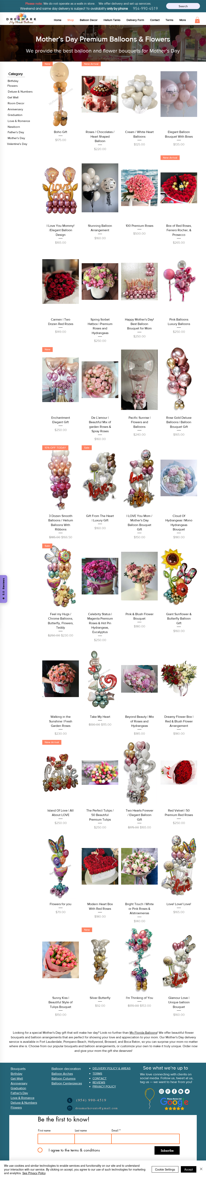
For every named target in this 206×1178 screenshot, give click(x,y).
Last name (81, 1130)
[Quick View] (139, 94)
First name (44, 1130)
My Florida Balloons (143, 1032)
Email (115, 1130)
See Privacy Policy (34, 1173)
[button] (89, 20)
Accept (188, 1169)
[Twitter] (187, 1091)
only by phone (117, 8)
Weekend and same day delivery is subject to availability (63, 8)
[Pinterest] (167, 1091)
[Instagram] (161, 1091)
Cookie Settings (165, 1169)
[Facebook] (174, 1091)
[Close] (201, 1169)
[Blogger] (180, 1091)
